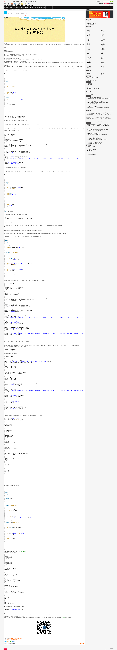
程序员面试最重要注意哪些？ (91, 153)
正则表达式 (21, 1)
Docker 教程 (88, 58)
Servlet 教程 (88, 52)
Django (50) (109, 118)
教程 (11, 7)
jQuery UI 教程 (103, 39)
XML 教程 (102, 36)
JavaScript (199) (99, 113)
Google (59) (97, 117)
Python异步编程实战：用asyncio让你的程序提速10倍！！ (95, 138)
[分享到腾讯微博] (8, 641)
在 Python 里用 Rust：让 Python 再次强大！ (93, 128)
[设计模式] (32, 4)
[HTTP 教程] (29, 4)
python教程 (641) (88, 113)
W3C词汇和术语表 (89, 83)
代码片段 (7, 7)
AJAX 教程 (88, 48)
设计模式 (102, 35)
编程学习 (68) (94, 117)
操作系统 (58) (107, 117)
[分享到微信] (10, 641)
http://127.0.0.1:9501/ (15, 418)
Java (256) (95, 113)
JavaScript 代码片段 (30, 1)
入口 (112, 5)
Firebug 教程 (88, 44)
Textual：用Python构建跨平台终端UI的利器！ (93, 133)
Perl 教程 (102, 58)
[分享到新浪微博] (7, 641)
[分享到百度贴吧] (11, 641)
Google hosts (102, 67)
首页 (4, 7)
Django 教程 (102, 57)
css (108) (95, 114)
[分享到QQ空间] (6, 641)
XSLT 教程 (102, 62)
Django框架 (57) (88, 118)
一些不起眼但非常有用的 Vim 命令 (92, 149)
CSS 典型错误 (89, 87)
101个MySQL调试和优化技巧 (91, 146)
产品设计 (47, 7)
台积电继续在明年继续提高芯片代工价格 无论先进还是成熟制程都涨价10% (97, 139)
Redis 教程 (102, 30)
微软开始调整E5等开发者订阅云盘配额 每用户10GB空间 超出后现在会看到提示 (98, 107)
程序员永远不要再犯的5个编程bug (91, 154)
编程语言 (36, 7)
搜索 (111, 1)
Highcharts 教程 (89, 57)
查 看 (82, 643)
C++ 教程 (88, 54)
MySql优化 (102, 73)
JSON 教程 (102, 34)
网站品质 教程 (89, 67)
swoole (11, 9)
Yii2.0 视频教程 (103, 49)
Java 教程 (88, 40)
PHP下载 (88, 74)
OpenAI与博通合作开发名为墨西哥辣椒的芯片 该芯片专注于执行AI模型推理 (97, 102)
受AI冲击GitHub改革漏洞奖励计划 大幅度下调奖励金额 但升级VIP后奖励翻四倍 (98, 125)
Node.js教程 (102, 48)
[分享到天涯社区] (14, 641)
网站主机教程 (89, 66)
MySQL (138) (88, 114)
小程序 (44, 7)
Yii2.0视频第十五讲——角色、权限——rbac (93, 88)
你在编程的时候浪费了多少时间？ (91, 23)
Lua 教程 (102, 53)
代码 (101, 74)
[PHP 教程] (8, 4)
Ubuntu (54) (92, 118)
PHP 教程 (102, 27)
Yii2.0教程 (88, 73)
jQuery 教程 (25, 1)
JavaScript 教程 (103, 31)
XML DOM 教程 (89, 62)
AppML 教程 (88, 27)
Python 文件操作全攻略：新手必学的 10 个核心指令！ (94, 97)
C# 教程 (88, 45)
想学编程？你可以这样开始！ (91, 24)
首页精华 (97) (109, 114)
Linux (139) (107, 113)
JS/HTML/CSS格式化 (90, 94)
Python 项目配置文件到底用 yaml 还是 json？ (93, 103)
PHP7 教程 (34, 1)
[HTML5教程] (19, 4)
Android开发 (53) (97, 118)
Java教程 (14, 7)
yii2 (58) (104, 117)
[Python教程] (5, 4)
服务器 (33, 7)
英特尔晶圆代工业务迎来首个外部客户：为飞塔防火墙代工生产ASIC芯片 (97, 130)
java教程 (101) (102, 114)
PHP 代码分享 (13, 1)
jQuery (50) (105, 118)
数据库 (30, 7)
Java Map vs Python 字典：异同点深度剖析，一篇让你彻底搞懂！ (96, 101)
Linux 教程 (88, 34)
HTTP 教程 (88, 35)
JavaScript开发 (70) (88, 117)
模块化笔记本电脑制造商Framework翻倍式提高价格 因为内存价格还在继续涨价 (98, 124)
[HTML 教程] (12, 4)
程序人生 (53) (102, 118)
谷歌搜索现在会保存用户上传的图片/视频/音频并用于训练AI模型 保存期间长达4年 (98, 98)
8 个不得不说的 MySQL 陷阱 (91, 150)
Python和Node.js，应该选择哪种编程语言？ (93, 137)
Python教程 (18, 7)
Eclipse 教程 (102, 54)
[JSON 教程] (26, 4)
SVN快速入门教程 (89, 84)
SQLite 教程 (88, 43)
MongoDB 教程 (17, 1)
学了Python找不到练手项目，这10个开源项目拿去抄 (94, 143)
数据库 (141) (104, 113)
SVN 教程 (88, 49)
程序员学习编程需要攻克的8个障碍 (92, 80)
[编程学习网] (7, 1)
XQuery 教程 (102, 63)
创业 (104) (98, 114)
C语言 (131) (92, 114)
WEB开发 (26, 7)
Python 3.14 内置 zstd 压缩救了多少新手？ (93, 106)
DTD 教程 (102, 61)
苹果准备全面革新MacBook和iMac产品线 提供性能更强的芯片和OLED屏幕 (97, 129)
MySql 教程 (88, 30)
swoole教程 (63, 617)
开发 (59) (101, 117)
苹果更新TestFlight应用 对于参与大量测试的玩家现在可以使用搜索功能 (97, 134)
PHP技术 (22, 7)
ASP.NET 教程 (103, 44)
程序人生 (40, 7)
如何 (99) (106, 114)
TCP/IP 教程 (102, 66)
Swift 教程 (88, 61)
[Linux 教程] (22, 4)
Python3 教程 (102, 43)
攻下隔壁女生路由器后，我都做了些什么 (92, 77)
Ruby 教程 (102, 45)
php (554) (92, 113)
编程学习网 (5, 9)
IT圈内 (51, 7)
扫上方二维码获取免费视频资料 (12, 639)
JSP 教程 (102, 52)
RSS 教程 (88, 53)
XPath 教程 (88, 63)
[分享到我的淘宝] (13, 641)
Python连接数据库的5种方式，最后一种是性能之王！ (94, 142)
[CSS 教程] (15, 4)
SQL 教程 (88, 36)
